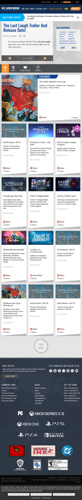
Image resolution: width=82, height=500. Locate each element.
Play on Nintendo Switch (72, 398)
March (62, 34)
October (71, 41)
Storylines (38, 403)
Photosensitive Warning (39, 480)
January (62, 32)
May (61, 36)
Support (77, 2)
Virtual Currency (40, 398)
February (71, 32)
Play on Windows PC (71, 401)
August (71, 39)
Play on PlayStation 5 (71, 388)
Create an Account (45, 2)
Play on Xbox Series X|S (72, 393)
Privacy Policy (62, 478)
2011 (62, 47)
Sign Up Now (10, 376)
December (72, 43)
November (63, 43)
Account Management (9, 396)
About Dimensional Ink (9, 388)
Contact (77, 482)
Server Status (39, 396)
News (37, 390)
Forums (37, 393)
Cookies (51, 480)
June (70, 36)
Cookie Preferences (62, 480)
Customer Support (8, 401)
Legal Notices (52, 478)
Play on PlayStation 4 (71, 390)
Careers (4, 390)
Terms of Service (74, 478)
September (63, 41)
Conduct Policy (75, 480)
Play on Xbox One (70, 396)
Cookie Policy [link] (35, 498)
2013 (74, 47)
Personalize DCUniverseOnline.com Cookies (64, 494)
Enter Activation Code (9, 398)
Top (77, 353)
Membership (39, 401)
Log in (54, 2)
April (70, 34)
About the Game (40, 388)
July (62, 39)
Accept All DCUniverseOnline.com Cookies (18, 494)
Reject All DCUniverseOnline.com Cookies (41, 494)
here (19, 47)
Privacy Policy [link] (46, 498)
